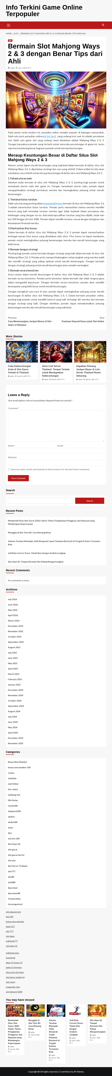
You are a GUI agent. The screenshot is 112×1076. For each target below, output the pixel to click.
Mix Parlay (13, 800)
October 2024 (14, 700)
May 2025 (12, 663)
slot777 (11, 871)
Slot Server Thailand (17, 866)
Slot (10, 40)
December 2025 (15, 626)
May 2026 (12, 610)
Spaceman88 (14, 893)
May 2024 (12, 727)
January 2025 (14, 684)
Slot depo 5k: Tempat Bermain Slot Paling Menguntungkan (36, 561)
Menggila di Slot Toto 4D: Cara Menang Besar (29, 532)
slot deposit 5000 (14, 991)
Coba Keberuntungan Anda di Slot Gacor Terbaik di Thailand (19, 369)
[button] (8, 24)
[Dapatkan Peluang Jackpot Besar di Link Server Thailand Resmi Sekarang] (90, 351)
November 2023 (15, 743)
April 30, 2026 (55, 379)
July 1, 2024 (22, 68)
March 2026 (13, 620)
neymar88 (12, 805)
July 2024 (12, 716)
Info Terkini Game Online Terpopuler (44, 11)
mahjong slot (14, 795)
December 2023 (15, 738)
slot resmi (10, 982)
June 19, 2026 (22, 376)
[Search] (103, 25)
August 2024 (14, 711)
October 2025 (14, 636)
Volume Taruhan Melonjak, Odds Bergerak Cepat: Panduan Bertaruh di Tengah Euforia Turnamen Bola (54, 543)
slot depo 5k (11, 946)
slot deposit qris (13, 911)
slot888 (11, 882)
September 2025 (16, 642)
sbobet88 (12, 822)
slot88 (11, 877)
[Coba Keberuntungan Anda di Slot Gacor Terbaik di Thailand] (22, 351)
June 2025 (13, 658)
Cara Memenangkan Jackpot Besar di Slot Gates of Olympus (29, 321)
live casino (13, 789)
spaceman (10, 957)
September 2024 (16, 706)
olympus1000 (14, 811)
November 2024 (15, 695)
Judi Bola (12, 778)
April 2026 (13, 615)
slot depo (10, 936)
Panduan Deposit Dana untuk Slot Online (83, 320)
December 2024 (15, 690)
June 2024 (13, 722)
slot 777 (10, 931)
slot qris (12, 860)
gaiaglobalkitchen (53, 203)
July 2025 (12, 652)
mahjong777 (12, 941)
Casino (11, 773)
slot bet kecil (49, 136)
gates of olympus (14, 967)
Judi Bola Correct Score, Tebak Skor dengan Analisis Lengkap (37, 553)
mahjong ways (12, 953)
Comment (13, 408)
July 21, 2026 (55, 1058)
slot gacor (12, 849)
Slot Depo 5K (14, 844)
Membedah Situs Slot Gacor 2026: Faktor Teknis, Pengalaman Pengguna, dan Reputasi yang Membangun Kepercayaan (51, 522)
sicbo (10, 827)
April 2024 (13, 732)
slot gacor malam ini (15, 977)
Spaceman (13, 888)
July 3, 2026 (96, 1038)
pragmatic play (13, 987)
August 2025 (14, 647)
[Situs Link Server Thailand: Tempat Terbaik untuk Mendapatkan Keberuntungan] (56, 351)
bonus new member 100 (19, 767)
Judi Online (13, 784)
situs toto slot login (15, 972)
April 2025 (13, 668)
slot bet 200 (14, 838)
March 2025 (13, 674)
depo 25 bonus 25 (14, 962)
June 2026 (13, 604)
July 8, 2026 (76, 1040)
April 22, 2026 (90, 379)
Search (10, 490)
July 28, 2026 (35, 1035)
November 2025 (15, 631)
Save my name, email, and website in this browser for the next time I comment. (50, 469)
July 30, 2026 (14, 1049)
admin (12, 68)
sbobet (11, 816)
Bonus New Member (17, 762)
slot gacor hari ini (16, 855)
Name (11, 445)
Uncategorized (15, 904)
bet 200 (9, 916)
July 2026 (12, 599)
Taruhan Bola (14, 898)
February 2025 (15, 679)
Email (60, 445)
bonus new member (15, 921)
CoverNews (64, 1071)
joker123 (10, 926)
